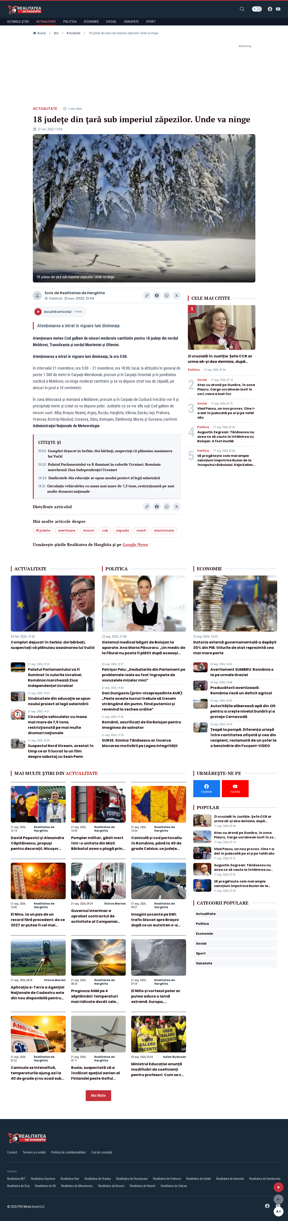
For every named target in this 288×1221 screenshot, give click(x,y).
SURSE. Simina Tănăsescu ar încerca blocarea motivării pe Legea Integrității (140, 743)
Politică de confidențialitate (68, 1152)
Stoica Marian (115, 903)
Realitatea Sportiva (43, 1178)
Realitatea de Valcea (174, 1186)
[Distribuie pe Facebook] (157, 295)
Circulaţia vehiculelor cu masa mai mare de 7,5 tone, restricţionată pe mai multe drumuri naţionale (110, 488)
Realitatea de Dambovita (264, 1178)
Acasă (41, 33)
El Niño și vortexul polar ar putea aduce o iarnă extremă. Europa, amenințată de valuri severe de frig (158, 1001)
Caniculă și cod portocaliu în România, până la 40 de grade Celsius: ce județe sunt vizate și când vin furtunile (156, 848)
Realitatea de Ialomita (230, 1178)
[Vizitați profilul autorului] (37, 295)
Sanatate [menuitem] (131, 21)
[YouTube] (278, 9)
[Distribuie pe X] (177, 295)
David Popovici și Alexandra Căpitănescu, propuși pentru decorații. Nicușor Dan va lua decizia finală (37, 846)
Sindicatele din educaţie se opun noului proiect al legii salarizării (104, 477)
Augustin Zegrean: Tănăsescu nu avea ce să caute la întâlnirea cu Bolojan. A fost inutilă (225, 436)
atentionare (164, 530)
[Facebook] (270, 9)
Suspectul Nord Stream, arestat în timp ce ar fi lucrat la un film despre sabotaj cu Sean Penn (61, 751)
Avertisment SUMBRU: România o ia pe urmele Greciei (242, 672)
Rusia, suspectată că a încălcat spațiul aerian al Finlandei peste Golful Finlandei (95, 1075)
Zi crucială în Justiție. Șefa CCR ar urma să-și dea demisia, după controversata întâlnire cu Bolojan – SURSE (221, 364)
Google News (135, 544)
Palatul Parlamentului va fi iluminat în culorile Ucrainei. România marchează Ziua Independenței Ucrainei (104, 467)
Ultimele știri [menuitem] (18, 21)
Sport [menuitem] (151, 21)
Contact (12, 1152)
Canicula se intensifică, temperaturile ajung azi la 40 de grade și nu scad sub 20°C (36, 1075)
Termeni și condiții (34, 1152)
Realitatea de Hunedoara (132, 1178)
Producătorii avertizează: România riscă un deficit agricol (241, 690)
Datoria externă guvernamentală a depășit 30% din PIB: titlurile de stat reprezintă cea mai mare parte (235, 648)
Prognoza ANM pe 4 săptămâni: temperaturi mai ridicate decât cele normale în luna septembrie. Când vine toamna (98, 1001)
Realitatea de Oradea (98, 1178)
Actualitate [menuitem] (46, 21)
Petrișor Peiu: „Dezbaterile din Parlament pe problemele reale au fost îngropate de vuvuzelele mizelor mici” (143, 675)
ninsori (88, 530)
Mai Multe (98, 1095)
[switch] (257, 9)
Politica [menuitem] (70, 21)
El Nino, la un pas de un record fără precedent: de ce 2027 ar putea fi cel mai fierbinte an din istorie (38, 922)
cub (105, 530)
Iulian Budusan (174, 1057)
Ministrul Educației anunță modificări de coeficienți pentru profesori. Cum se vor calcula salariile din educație (158, 1074)
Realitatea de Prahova (167, 1178)
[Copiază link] (147, 295)
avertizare (66, 530)
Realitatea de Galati (198, 1178)
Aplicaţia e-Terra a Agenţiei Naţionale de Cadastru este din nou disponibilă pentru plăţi (37, 995)
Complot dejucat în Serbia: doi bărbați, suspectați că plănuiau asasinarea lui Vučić (110, 453)
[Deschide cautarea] (242, 9)
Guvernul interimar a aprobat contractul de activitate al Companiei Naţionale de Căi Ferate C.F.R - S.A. (94, 921)
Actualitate (74, 33)
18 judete (43, 530)
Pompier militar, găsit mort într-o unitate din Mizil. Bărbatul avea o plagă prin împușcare (97, 846)
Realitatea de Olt (45, 1186)
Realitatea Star (70, 1178)
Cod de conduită (101, 1152)
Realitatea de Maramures (77, 1186)
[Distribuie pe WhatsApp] (167, 295)
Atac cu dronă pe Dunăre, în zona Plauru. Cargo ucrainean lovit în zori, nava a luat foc (226, 389)
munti (141, 530)
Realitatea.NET (16, 1178)
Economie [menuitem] (91, 21)
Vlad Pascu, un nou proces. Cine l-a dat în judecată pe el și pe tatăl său (226, 413)
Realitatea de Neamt (142, 1186)
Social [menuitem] (111, 21)
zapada (122, 530)
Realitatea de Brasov (111, 1186)
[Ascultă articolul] (279, 1187)
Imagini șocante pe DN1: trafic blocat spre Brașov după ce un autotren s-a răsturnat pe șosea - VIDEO (156, 922)
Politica (194, 370)
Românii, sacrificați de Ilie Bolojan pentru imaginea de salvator (141, 725)
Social (202, 380)
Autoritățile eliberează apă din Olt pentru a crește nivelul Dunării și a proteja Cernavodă (243, 711)
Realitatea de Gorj (18, 1186)
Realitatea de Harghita (82, 293)
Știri (56, 33)
